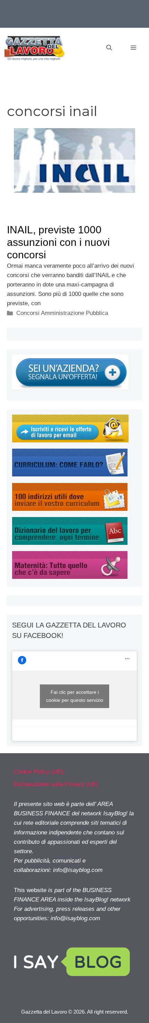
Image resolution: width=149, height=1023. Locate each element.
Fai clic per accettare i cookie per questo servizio (74, 696)
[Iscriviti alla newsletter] (70, 440)
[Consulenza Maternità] (70, 577)
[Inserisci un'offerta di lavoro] (70, 387)
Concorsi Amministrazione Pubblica (62, 313)
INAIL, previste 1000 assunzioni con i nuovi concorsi (58, 242)
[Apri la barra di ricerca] (109, 48)
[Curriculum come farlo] (70, 474)
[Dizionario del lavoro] (70, 543)
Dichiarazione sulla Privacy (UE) (56, 784)
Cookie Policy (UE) (38, 771)
